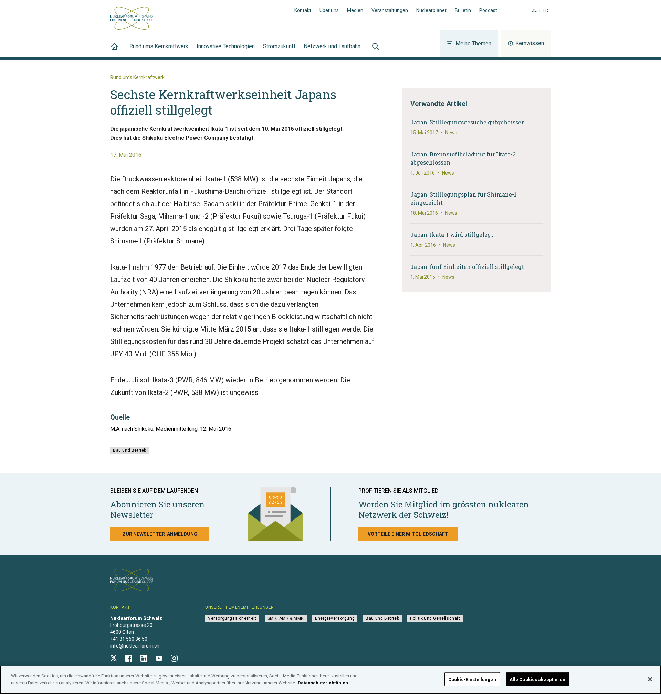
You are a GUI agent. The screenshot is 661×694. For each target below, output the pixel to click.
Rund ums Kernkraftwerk (158, 46)
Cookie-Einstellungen (472, 679)
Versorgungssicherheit (232, 618)
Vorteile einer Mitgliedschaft (408, 534)
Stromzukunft (279, 46)
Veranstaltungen (389, 10)
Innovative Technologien (226, 46)
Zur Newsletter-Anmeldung (159, 534)
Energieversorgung (335, 618)
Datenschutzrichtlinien (323, 682)
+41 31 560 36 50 (128, 639)
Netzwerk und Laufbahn (332, 46)
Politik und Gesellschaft (435, 618)
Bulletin (463, 10)
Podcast (488, 10)
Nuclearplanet (431, 10)
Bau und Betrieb (129, 450)
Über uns (329, 10)
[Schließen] (650, 679)
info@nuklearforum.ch (134, 646)
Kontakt (302, 10)
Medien (355, 10)
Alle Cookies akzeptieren (537, 679)
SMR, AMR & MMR (285, 618)
